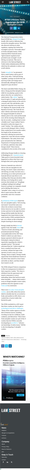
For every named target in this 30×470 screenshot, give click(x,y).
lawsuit (19, 225)
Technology (23, 339)
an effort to (14, 323)
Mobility (8, 335)
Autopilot (8, 72)
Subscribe (4, 457)
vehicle (15, 97)
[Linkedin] (18, 28)
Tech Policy (17, 16)
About (3, 444)
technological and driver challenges (12, 308)
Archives (4, 438)
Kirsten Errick (10, 32)
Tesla (3, 341)
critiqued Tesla (16, 39)
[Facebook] (11, 28)
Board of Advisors (7, 449)
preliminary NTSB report (9, 200)
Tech (11, 16)
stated (19, 227)
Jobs (3, 451)
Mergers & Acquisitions (8, 433)
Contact (4, 459)
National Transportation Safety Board (11, 339)
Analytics (4, 430)
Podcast (4, 435)
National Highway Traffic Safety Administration (13, 337)
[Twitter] (15, 28)
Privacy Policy (5, 446)
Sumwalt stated (18, 155)
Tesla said (4, 285)
